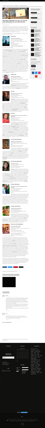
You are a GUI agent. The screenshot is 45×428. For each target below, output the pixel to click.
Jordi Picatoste (5, 23)
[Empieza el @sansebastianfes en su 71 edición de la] (27, 402)
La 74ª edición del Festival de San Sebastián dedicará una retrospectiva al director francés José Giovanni (38, 54)
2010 (33, 348)
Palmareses (16, 5)
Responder (7, 310)
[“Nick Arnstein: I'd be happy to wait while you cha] (38, 403)
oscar (36, 365)
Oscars (39, 365)
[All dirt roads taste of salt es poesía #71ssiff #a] (38, 385)
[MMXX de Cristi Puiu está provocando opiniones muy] (17, 385)
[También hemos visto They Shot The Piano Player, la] (38, 395)
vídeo (41, 372)
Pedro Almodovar (33, 368)
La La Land (38, 361)
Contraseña (18, 369)
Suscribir (33, 66)
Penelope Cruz (39, 368)
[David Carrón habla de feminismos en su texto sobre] (27, 395)
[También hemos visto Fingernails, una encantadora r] (17, 394)
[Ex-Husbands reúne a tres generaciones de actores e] (27, 386)
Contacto (7, 0)
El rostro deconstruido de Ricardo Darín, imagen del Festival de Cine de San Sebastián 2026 (38, 40)
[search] (13, 358)
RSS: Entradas (8, 370)
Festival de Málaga (33, 358)
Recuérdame (25, 371)
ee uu (38, 355)
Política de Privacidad (5, 363)
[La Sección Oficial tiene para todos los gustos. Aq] (17, 402)
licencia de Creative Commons (32, 420)
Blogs (26, 5)
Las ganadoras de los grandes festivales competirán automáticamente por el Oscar (38, 49)
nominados (32, 365)
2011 (35, 348)
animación (32, 351)
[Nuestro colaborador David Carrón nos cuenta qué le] (6, 405)
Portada (4, 5)
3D (31, 348)
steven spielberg (33, 372)
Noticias (8, 5)
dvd (35, 355)
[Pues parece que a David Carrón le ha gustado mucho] (6, 395)
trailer (38, 372)
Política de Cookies (5, 364)
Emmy (41, 355)
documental (32, 355)
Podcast (12, 5)
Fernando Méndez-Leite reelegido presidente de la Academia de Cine (38, 31)
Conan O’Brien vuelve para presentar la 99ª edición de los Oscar (38, 45)
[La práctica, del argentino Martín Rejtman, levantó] (6, 384)
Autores (4, 0)
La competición (22, 5)
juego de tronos (33, 361)
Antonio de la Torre (37, 351)
